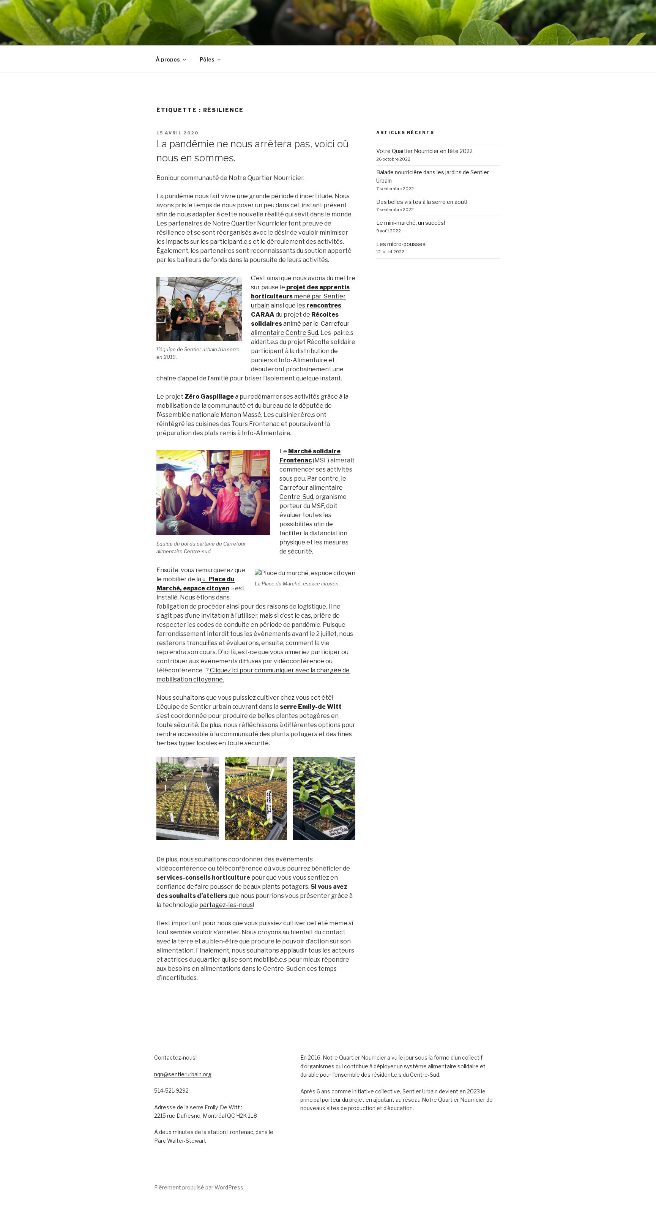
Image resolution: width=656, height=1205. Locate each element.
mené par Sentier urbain (300, 296)
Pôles (207, 59)
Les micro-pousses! (401, 244)
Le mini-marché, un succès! (410, 222)
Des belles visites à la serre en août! (421, 202)
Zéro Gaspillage (209, 396)
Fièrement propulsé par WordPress (198, 1187)
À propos (168, 59)
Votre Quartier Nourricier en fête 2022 (424, 151)
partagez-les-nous (226, 904)
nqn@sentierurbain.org (182, 1074)
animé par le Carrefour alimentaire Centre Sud (300, 323)
